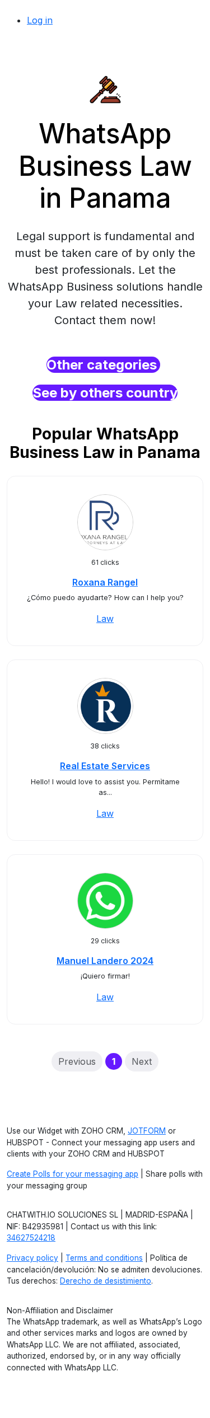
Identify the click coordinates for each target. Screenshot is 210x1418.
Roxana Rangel (105, 582)
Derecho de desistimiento (105, 1280)
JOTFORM (147, 1130)
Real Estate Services (105, 765)
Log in (40, 20)
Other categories (103, 365)
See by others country (105, 393)
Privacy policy (32, 1257)
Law (105, 618)
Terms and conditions (104, 1257)
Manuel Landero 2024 (105, 960)
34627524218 (31, 1237)
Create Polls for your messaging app (72, 1173)
